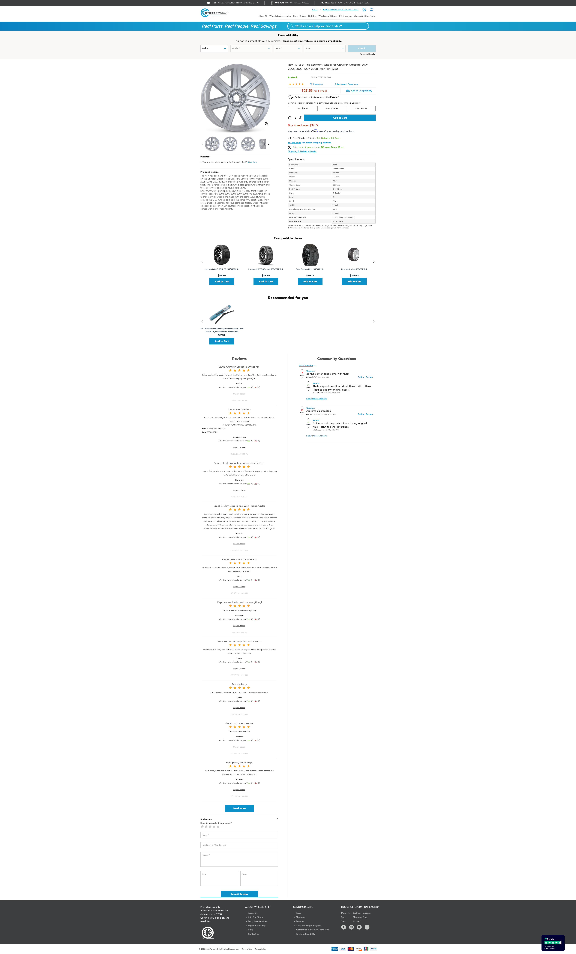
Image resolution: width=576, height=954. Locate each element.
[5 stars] (218, 827)
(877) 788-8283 (363, 3)
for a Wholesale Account (340, 10)
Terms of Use (247, 949)
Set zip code (294, 142)
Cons (244, 874)
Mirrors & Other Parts (364, 16)
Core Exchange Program (308, 925)
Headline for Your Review (214, 845)
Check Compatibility (361, 90)
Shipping (300, 917)
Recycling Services (257, 921)
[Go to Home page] (214, 12)
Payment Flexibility (305, 934)
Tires (295, 16)
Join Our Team (255, 917)
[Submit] (292, 25)
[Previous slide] (203, 262)
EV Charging (345, 16)
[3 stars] (210, 827)
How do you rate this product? (216, 823)
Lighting (312, 16)
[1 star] (202, 827)
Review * (206, 855)
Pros (204, 874)
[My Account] (364, 9)
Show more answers (316, 398)
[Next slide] (373, 262)
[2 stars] (206, 827)
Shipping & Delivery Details (302, 151)
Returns (300, 921)
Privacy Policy (260, 949)
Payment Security (257, 925)
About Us (253, 913)
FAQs (298, 913)
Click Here (252, 162)
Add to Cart (222, 281)
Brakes (303, 16)
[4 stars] (214, 827)
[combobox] (328, 26)
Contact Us (253, 934)
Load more (239, 808)
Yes (248, 387)
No (256, 387)
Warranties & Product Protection (313, 929)
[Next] (268, 144)
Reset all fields (367, 54)
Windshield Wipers (327, 16)
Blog (250, 929)
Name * (205, 835)
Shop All (263, 16)
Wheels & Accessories (280, 16)
